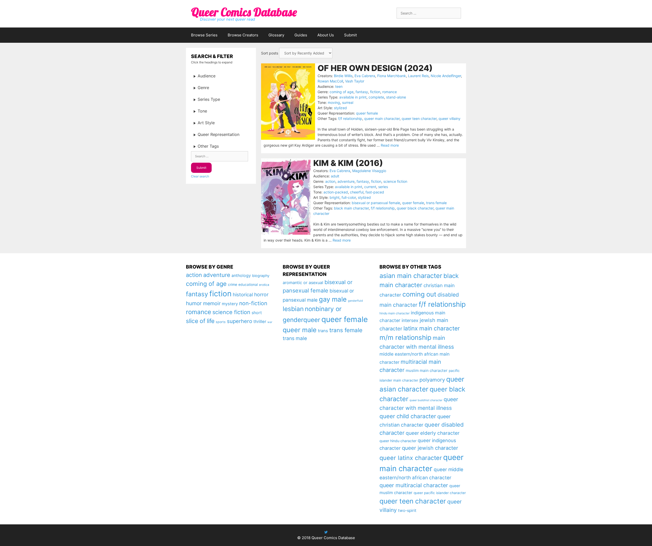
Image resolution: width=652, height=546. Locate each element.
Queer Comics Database (244, 12)
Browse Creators (243, 35)
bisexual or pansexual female (376, 203)
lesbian (293, 309)
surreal (347, 102)
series (383, 187)
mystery (230, 303)
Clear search (200, 176)
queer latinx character (410, 457)
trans (323, 330)
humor (194, 303)
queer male (300, 330)
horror (261, 294)
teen (339, 86)
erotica (264, 285)
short (257, 312)
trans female (436, 203)
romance (389, 92)
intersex (410, 320)
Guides (300, 35)
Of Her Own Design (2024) (375, 68)
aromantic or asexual (303, 282)
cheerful (356, 192)
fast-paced (374, 192)
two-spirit (407, 510)
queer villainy (449, 118)
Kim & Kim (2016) (348, 163)
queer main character (382, 118)
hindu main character (394, 313)
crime (232, 284)
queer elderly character (432, 433)
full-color (349, 197)
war (269, 322)
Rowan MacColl (330, 81)
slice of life (200, 321)
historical (243, 295)
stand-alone (396, 97)
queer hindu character (397, 441)
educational (248, 285)
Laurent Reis (418, 76)
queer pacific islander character (440, 493)
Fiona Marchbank (391, 76)
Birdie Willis (343, 76)
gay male (333, 299)
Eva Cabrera (365, 76)
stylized (340, 108)
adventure (346, 181)
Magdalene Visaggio (369, 171)
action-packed (335, 192)
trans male (295, 338)
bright (334, 197)
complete (376, 97)
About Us (325, 35)
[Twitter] (326, 532)
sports (221, 322)
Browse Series (204, 35)
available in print (352, 97)
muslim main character (426, 370)
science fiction (395, 181)
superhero (239, 321)
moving (334, 102)
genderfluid (355, 300)
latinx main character (431, 328)
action (330, 181)
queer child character (407, 416)
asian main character (410, 275)
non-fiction (253, 303)
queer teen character (419, 118)
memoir (212, 303)
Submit (350, 35)
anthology (241, 275)
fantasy (362, 92)
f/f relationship (350, 118)
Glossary (276, 35)
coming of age (342, 92)
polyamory (432, 379)
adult (335, 176)
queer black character (415, 208)
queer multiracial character (413, 485)
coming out (419, 294)
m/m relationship (405, 337)
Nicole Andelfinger (446, 76)
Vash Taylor (354, 81)
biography (260, 275)
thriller (259, 321)
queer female (367, 113)
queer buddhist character (426, 400)
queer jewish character (430, 448)
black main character (351, 208)
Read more (390, 145)
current (370, 187)
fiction (375, 92)
